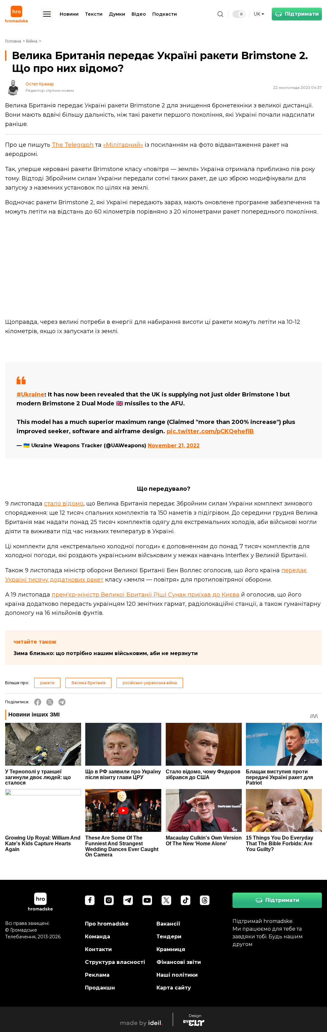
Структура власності (115, 962)
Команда (97, 937)
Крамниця (170, 949)
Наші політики (177, 975)
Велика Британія (88, 682)
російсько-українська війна (150, 682)
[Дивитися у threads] (204, 900)
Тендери (168, 937)
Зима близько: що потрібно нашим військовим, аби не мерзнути (105, 653)
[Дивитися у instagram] (109, 900)
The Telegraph (73, 144)
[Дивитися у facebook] (90, 900)
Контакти (98, 949)
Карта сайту (173, 988)
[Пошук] (220, 14)
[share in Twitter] (49, 702)
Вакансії (168, 924)
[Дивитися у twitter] (166, 900)
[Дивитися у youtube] (147, 900)
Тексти (94, 14)
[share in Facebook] (37, 702)
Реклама (97, 975)
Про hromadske (107, 924)
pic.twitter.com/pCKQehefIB (210, 431)
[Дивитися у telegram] (128, 900)
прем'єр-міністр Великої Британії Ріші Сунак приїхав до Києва (146, 594)
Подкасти (164, 14)
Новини (69, 14)
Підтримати (302, 14)
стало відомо (63, 503)
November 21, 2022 (174, 445)
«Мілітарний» (123, 144)
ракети (47, 682)
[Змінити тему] (238, 14)
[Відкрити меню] (47, 14)
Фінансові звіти (178, 962)
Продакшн (100, 988)
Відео (139, 14)
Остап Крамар (40, 84)
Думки (117, 14)
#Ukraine (30, 394)
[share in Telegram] (61, 702)
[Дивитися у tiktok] (185, 900)
